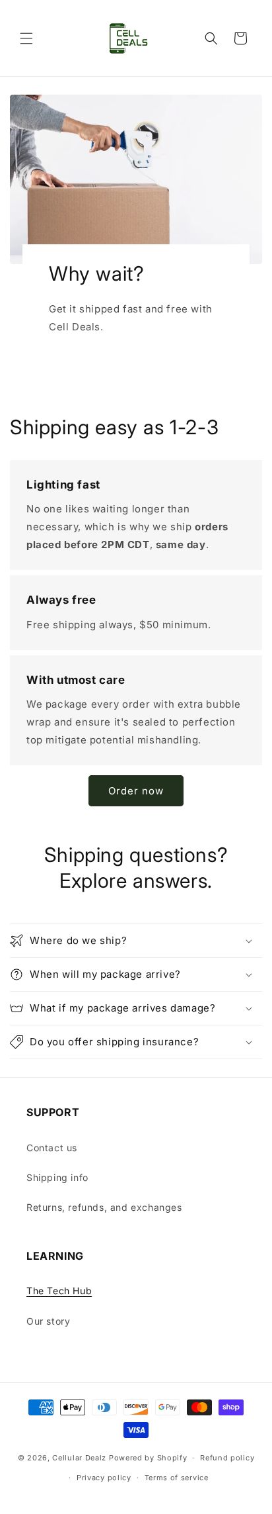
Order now (136, 790)
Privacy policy (104, 1477)
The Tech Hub (59, 1290)
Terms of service (177, 1477)
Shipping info (57, 1177)
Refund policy (227, 1457)
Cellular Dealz (79, 1457)
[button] (26, 38)
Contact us (51, 1147)
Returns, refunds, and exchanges (104, 1207)
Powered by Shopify (148, 1457)
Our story (48, 1321)
